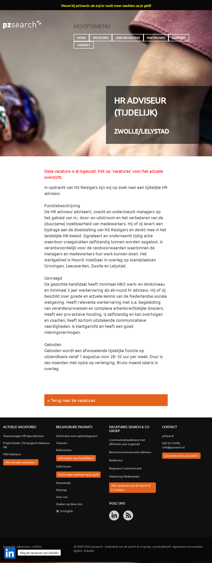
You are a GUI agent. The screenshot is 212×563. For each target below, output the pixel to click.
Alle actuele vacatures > (20, 462)
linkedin (89, 550)
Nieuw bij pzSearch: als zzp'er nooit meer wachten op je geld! (106, 5)
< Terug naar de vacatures (71, 400)
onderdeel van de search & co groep (128, 546)
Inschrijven (156, 37)
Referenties (64, 450)
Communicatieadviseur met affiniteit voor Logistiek (127, 442)
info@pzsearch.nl (173, 447)
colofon (37, 546)
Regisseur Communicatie (125, 468)
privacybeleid (161, 546)
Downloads (63, 483)
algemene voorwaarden (187, 546)
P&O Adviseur (12, 454)
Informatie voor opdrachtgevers (77, 436)
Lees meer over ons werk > (181, 455)
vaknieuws (23, 546)
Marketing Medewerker (124, 476)
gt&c (78, 550)
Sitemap (61, 490)
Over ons (62, 497)
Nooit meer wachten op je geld (78, 474)
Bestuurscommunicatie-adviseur (130, 452)
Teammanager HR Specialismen (23, 436)
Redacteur (116, 460)
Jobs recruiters (128, 37)
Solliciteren (63, 466)
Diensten (179, 37)
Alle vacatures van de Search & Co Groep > (131, 487)
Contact (83, 45)
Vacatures (100, 37)
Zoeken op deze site (69, 504)
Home (81, 37)
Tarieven (61, 443)
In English (66, 511)
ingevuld (8, 546)
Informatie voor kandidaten (76, 458)
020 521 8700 (171, 443)
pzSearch (22, 25)
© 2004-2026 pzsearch (88, 546)
